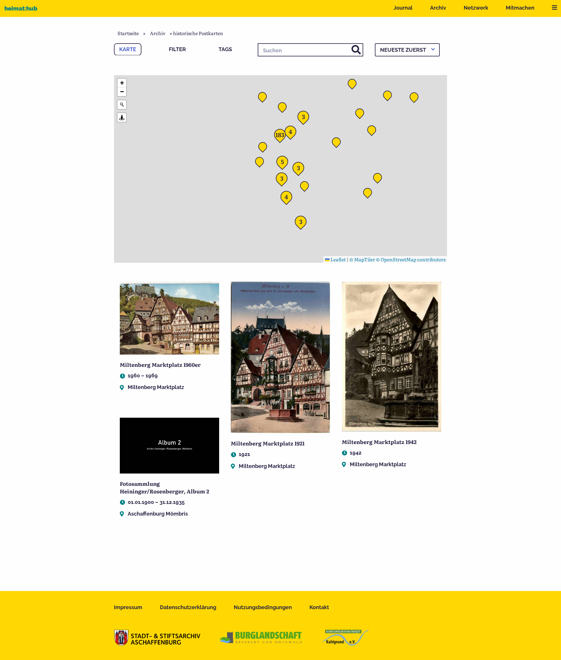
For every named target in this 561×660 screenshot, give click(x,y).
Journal (403, 8)
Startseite (128, 33)
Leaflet (338, 259)
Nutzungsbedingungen (263, 607)
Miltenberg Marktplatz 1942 (379, 442)
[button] (338, 143)
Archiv (438, 8)
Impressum (128, 607)
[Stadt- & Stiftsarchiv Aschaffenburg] (157, 643)
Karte (127, 49)
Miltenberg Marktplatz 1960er (160, 365)
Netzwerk (476, 8)
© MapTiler (362, 259)
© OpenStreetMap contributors (411, 259)
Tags (225, 49)
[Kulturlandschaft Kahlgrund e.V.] (345, 643)
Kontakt (319, 607)
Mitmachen (520, 8)
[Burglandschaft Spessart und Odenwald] (261, 643)
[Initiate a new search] (121, 104)
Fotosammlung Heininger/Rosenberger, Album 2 (164, 487)
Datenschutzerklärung (188, 607)
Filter (177, 49)
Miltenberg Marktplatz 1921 (267, 443)
